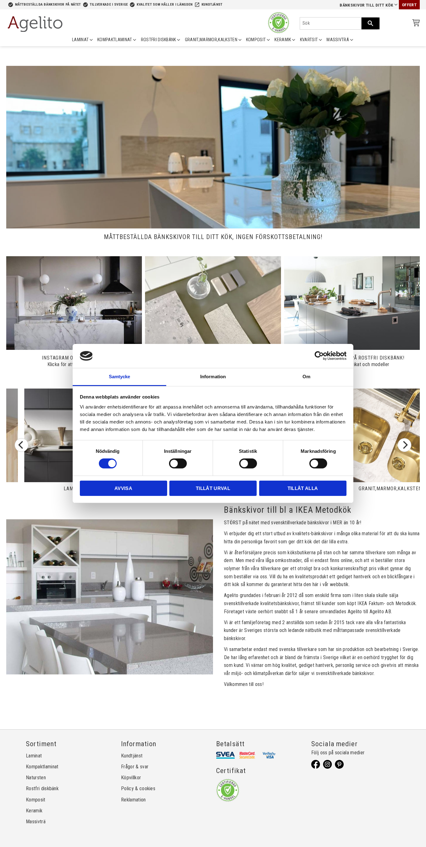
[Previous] (21, 445)
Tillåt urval (213, 488)
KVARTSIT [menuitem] (309, 39)
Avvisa (123, 488)
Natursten (36, 778)
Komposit (36, 800)
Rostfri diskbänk (42, 788)
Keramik (34, 811)
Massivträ (36, 822)
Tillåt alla (303, 488)
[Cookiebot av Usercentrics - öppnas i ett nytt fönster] (319, 355)
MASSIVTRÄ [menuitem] (338, 39)
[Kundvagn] (415, 24)
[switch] (178, 463)
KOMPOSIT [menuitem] (256, 39)
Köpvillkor (131, 778)
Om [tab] (306, 376)
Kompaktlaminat (42, 767)
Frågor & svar (134, 767)
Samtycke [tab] (119, 376)
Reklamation (133, 800)
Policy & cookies (138, 788)
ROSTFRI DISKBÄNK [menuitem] (158, 39)
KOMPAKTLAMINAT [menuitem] (114, 39)
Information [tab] (213, 376)
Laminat (34, 756)
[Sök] (370, 23)
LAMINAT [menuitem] (80, 39)
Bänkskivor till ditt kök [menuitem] (366, 5)
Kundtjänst (212, 4)
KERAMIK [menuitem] (282, 39)
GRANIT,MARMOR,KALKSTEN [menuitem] (211, 39)
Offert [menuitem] (409, 4)
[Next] (404, 445)
